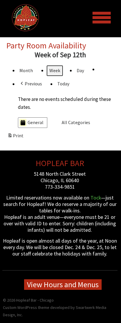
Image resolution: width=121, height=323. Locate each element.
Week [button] (54, 70)
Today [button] (63, 84)
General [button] (35, 122)
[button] (30, 83)
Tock (95, 197)
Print (15, 137)
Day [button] (80, 70)
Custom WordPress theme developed (36, 307)
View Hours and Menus (63, 284)
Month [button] (26, 70)
